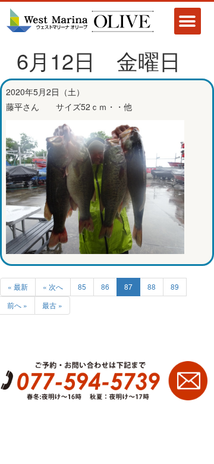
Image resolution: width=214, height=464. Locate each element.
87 (128, 286)
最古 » (52, 305)
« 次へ (53, 286)
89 (175, 286)
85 (82, 286)
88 (151, 286)
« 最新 (18, 286)
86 (105, 286)
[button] (187, 21)
